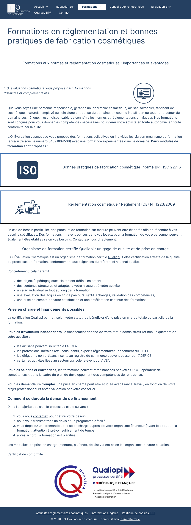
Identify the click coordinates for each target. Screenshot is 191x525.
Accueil (39, 6)
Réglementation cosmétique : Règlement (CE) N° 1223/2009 (121, 204)
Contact (64, 12)
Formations (89, 6)
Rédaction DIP (65, 6)
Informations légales (104, 513)
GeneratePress (130, 519)
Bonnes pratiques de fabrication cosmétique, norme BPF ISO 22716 (121, 167)
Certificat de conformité (25, 454)
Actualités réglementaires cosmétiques (62, 513)
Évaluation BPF (161, 6)
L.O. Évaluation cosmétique (27, 136)
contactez (40, 416)
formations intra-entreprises (67, 234)
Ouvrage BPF (42, 12)
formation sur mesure (92, 230)
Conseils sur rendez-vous (126, 6)
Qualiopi (114, 257)
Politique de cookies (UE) (138, 513)
